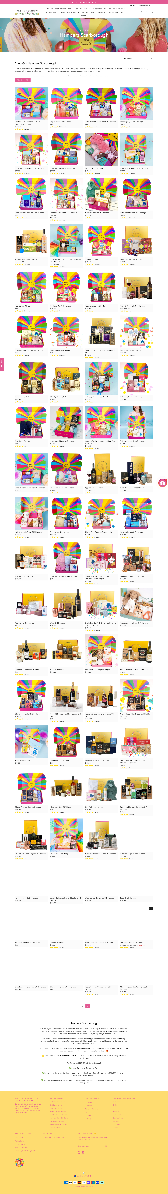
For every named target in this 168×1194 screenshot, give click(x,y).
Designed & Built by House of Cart (84, 1186)
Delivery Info (19, 1138)
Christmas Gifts (55, 1128)
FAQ (86, 1112)
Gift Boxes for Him (56, 1108)
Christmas (84, 15)
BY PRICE (107, 9)
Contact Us (102, 12)
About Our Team (116, 12)
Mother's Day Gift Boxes (58, 1124)
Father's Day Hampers (58, 1102)
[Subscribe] (106, 1146)
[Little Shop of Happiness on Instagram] (79, 1152)
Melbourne (116, 1102)
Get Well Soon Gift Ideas (58, 1115)
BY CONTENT (97, 9)
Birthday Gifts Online (57, 1121)
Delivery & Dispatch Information (124, 1098)
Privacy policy (20, 1144)
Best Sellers (60, 9)
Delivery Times (119, 9)
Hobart (115, 1128)
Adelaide (116, 1121)
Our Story (88, 1102)
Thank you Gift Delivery (58, 1111)
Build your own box (75, 12)
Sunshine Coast (118, 1118)
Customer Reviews (91, 1109)
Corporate (91, 12)
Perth (115, 1108)
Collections (86, 30)
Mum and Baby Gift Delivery (60, 1118)
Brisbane (116, 1111)
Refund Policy (19, 1141)
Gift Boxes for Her (56, 1105)
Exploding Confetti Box (55, 12)
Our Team (88, 1106)
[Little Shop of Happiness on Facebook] (83, 1152)
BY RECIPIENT (85, 9)
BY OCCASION (73, 9)
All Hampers (48, 9)
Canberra (116, 1124)
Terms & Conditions (21, 1147)
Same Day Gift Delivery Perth (25, 1151)
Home (79, 30)
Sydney (115, 1105)
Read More (22, 80)
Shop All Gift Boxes (56, 1098)
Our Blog (88, 1119)
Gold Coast (117, 1115)
